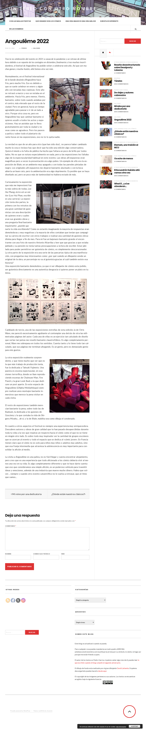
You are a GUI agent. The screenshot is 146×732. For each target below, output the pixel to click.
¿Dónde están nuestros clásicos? (68, 494)
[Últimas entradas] (103, 52)
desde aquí (102, 671)
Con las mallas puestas (20, 21)
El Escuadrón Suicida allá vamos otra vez (127, 171)
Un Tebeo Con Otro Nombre (53, 9)
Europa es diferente (109, 21)
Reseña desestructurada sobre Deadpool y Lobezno (127, 67)
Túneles (118, 81)
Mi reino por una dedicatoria (27, 494)
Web (63, 553)
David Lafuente (123, 668)
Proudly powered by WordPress (20, 711)
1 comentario (120, 73)
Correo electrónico (41, 553)
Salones (36, 48)
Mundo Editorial (121, 90)
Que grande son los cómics (48, 21)
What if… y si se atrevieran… (121, 185)
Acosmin (49, 711)
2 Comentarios (120, 98)
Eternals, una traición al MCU (126, 146)
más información (121, 727)
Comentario (10, 526)
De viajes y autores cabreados (123, 94)
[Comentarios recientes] (110, 52)
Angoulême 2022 (122, 119)
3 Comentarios (120, 137)
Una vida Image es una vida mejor (80, 21)
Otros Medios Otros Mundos (126, 62)
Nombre (8, 553)
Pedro (24, 48)
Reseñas (117, 78)
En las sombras (16, 29)
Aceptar (134, 726)
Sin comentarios (121, 84)
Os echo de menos (123, 158)
